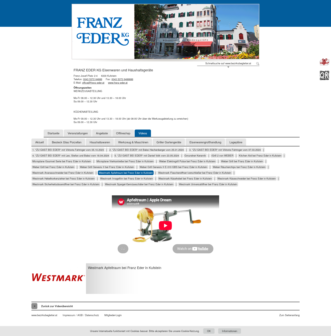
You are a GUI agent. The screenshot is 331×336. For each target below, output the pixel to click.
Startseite (53, 133)
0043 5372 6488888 (122, 79)
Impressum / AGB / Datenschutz (81, 315)
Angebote (102, 133)
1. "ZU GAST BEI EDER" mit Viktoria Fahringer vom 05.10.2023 (68, 150)
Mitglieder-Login (113, 315)
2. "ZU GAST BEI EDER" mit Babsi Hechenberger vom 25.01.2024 (146, 150)
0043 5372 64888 (92, 79)
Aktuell (39, 142)
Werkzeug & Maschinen (133, 142)
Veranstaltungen (78, 133)
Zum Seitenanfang (289, 315)
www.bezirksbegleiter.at (44, 315)
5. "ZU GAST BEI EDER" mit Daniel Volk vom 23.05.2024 (147, 155)
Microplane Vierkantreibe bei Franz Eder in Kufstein (125, 161)
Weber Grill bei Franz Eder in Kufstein (242, 161)
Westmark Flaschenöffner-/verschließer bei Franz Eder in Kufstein (194, 173)
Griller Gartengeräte (168, 142)
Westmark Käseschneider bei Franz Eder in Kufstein (246, 178)
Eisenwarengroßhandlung (205, 142)
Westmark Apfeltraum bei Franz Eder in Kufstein (126, 173)
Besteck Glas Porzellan (66, 142)
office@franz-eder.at (93, 82)
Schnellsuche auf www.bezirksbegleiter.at (228, 63)
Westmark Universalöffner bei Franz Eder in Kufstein (208, 184)
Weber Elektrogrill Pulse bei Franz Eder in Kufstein (187, 161)
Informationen (229, 331)
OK (209, 331)
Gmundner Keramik (195, 155)
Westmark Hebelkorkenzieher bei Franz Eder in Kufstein (63, 178)
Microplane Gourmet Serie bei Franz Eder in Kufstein (61, 161)
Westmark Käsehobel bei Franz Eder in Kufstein (185, 178)
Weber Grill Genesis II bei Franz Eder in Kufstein (107, 167)
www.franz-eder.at (118, 82)
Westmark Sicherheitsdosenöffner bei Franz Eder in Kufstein (65, 184)
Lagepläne (235, 142)
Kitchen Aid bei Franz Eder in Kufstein (260, 155)
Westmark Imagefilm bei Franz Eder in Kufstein (126, 178)
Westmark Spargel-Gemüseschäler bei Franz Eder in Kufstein (139, 184)
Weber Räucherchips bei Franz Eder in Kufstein (239, 167)
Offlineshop (123, 133)
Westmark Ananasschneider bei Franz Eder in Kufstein (62, 173)
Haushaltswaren (100, 142)
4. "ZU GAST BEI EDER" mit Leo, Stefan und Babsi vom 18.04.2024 (70, 155)
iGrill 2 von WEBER (222, 155)
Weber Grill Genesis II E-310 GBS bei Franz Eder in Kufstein (173, 167)
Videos (142, 133)
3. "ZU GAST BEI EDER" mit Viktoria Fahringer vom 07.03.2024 (225, 150)
